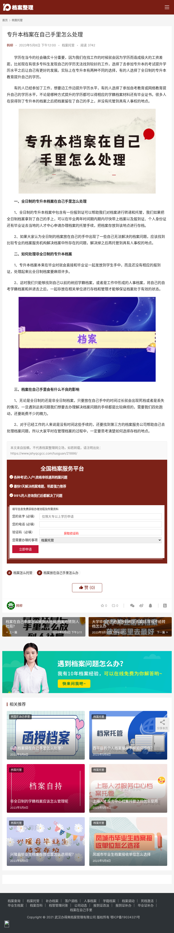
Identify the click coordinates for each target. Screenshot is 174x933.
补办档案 (52, 901)
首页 (5, 20)
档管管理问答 (58, 905)
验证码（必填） (45, 532)
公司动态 (80, 905)
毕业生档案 (16, 905)
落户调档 (71, 901)
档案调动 (128, 901)
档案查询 (14, 901)
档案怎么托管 (22, 573)
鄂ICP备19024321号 (125, 917)
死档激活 (147, 901)
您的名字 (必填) (23, 516)
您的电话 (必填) (23, 524)
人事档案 (90, 901)
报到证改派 (101, 905)
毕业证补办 (146, 905)
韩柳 (10, 45)
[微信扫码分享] (132, 605)
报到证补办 (123, 905)
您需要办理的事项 (25, 540)
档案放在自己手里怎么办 (61, 573)
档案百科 (36, 905)
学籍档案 (109, 901)
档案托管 (68, 45)
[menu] (167, 7)
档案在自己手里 (20, 716)
